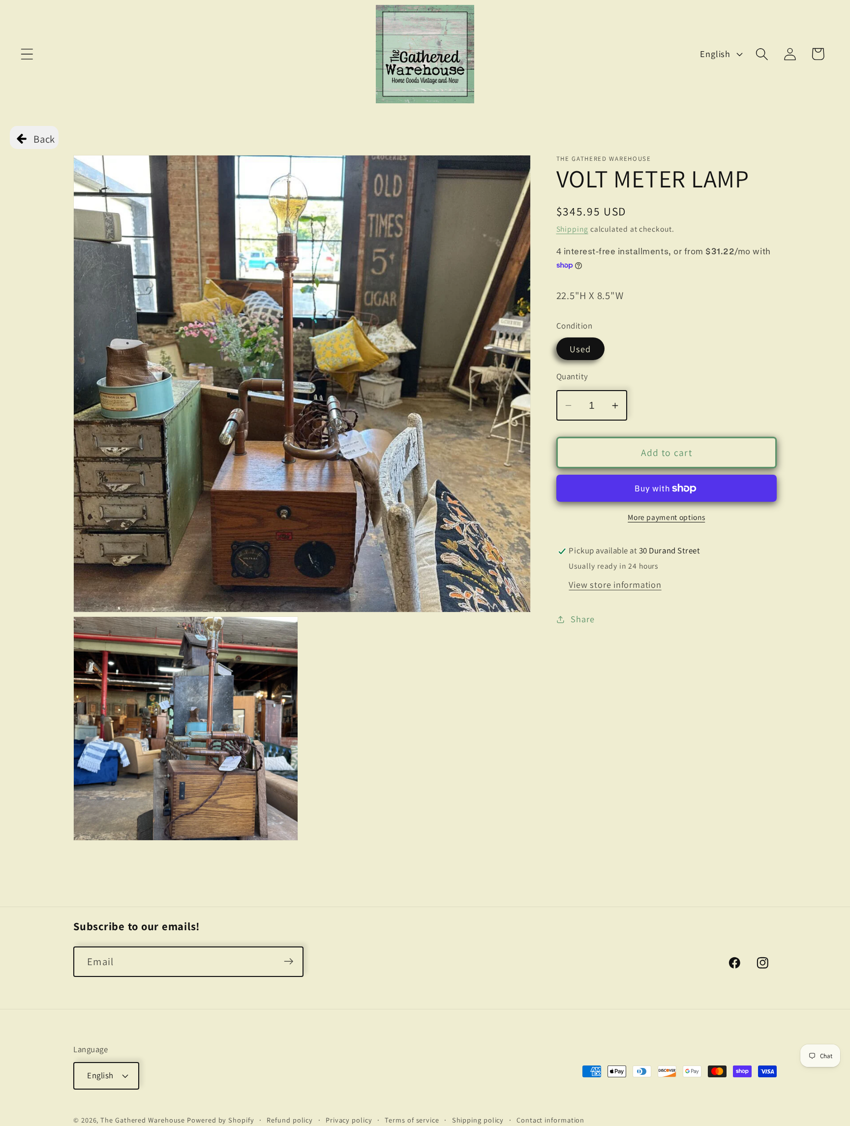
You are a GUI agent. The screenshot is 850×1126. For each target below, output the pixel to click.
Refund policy (290, 1120)
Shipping (572, 229)
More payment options (666, 517)
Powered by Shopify (220, 1120)
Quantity (572, 376)
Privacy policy (349, 1120)
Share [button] (582, 619)
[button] (27, 54)
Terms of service (412, 1120)
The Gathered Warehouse (142, 1120)
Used (580, 349)
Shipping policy (478, 1120)
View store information (615, 585)
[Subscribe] (288, 961)
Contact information (550, 1120)
